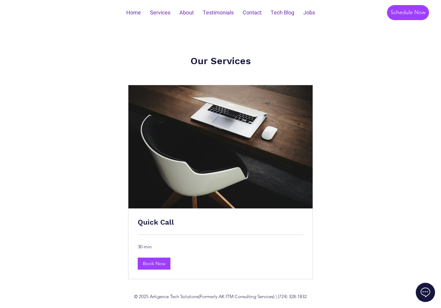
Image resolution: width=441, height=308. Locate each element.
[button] (154, 264)
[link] (220, 222)
